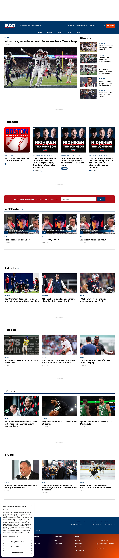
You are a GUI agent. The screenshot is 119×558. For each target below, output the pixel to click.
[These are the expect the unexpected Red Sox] (88, 58)
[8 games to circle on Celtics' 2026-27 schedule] (97, 406)
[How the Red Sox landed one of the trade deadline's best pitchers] (59, 345)
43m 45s (93, 170)
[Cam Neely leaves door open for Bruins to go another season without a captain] (59, 470)
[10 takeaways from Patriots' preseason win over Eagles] (97, 283)
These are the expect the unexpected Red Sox (105, 60)
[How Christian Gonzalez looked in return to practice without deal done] (21, 283)
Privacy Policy (78, 543)
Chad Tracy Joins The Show (93, 239)
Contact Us (87, 522)
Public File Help (100, 548)
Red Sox (101, 55)
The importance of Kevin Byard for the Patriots (106, 48)
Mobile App (37, 543)
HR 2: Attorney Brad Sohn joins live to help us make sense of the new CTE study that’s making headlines (101, 163)
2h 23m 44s (38, 170)
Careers (77, 540)
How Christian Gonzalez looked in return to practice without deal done (21, 299)
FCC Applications (96, 524)
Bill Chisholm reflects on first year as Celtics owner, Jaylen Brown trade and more (20, 423)
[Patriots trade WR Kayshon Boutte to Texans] (88, 94)
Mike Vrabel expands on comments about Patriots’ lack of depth (58, 299)
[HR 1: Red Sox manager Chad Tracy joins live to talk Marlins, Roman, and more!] (73, 140)
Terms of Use (79, 547)
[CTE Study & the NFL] (59, 224)
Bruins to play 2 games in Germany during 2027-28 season (20, 486)
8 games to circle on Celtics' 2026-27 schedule (96, 422)
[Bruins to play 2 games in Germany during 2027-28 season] (21, 470)
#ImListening (58, 543)
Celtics (9, 391)
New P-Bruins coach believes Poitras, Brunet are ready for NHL (95, 486)
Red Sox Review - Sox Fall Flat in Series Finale (16, 159)
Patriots (7, 37)
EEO (85, 524)
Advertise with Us (81, 25)
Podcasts (11, 121)
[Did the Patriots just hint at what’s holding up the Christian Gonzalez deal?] (88, 82)
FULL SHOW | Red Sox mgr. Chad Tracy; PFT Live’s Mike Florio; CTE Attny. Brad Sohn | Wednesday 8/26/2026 (45, 163)
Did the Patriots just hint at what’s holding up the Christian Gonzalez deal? (106, 85)
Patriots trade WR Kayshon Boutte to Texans (105, 95)
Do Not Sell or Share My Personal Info (105, 544)
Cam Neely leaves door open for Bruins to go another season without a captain (59, 487)
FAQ (55, 540)
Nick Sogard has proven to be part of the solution (21, 361)
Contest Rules (109, 522)
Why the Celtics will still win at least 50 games (59, 422)
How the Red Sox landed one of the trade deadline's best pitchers (58, 361)
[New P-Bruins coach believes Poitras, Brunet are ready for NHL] (97, 470)
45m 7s (65, 168)
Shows (40, 32)
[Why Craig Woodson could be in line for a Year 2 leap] (40, 67)
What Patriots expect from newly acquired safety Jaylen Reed (105, 72)
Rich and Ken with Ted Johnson (42, 155)
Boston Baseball (9, 155)
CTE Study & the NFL (52, 239)
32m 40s (9, 164)
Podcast (50, 32)
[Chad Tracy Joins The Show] (97, 224)
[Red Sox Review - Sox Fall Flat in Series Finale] (17, 140)
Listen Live (36, 540)
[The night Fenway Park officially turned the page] (97, 345)
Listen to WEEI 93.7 (76, 522)
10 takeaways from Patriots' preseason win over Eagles (93, 299)
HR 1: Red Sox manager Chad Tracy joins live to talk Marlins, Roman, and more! (72, 161)
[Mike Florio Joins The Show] (21, 224)
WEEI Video (12, 209)
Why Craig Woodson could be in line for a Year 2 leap (40, 41)
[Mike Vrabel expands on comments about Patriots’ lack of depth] (59, 283)
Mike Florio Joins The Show (17, 239)
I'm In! (101, 199)
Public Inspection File (97, 522)
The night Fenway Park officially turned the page (95, 361)
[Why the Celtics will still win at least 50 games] (59, 406)
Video (69, 32)
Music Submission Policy (102, 540)
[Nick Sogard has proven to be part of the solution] (21, 345)
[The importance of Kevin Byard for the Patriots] (88, 47)
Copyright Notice (80, 550)
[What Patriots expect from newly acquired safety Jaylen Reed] (88, 70)
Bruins (9, 454)
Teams (60, 32)
